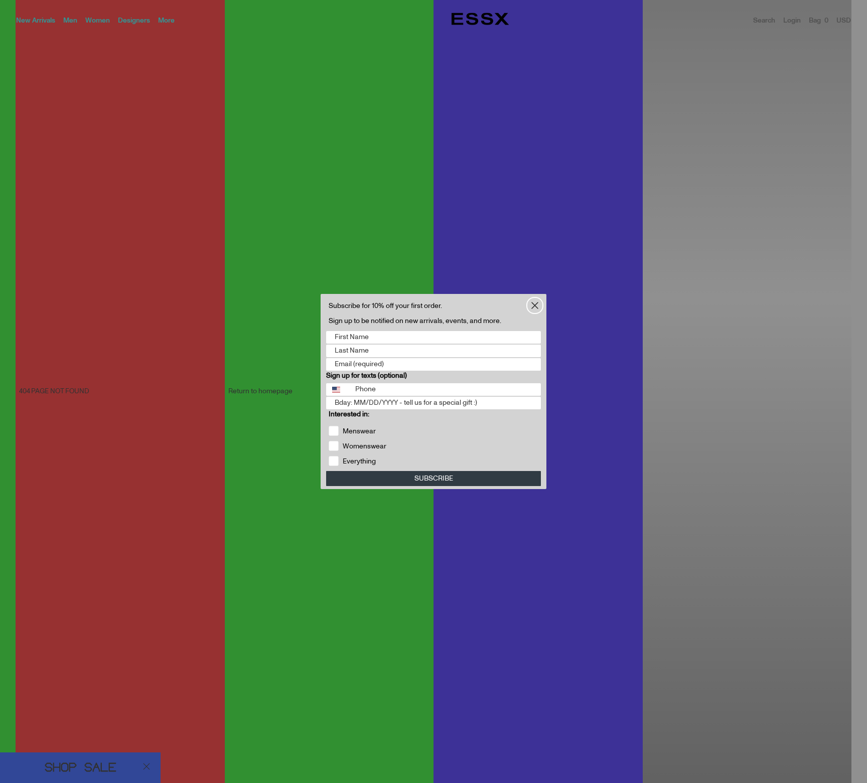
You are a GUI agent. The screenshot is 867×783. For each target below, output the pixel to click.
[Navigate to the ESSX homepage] (480, 19)
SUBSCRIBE (433, 478)
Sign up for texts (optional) (366, 375)
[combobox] (338, 389)
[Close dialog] (534, 305)
